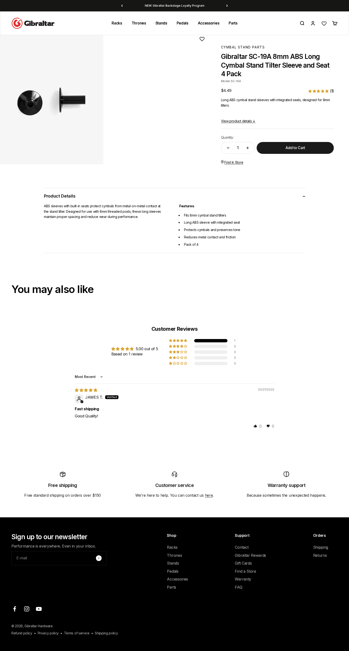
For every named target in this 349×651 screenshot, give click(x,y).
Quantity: (227, 137)
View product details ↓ (238, 121)
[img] (86, 390)
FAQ (238, 587)
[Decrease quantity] (228, 148)
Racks (117, 23)
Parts (233, 23)
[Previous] (122, 5)
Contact (241, 547)
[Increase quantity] (248, 148)
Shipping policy (106, 633)
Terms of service (77, 633)
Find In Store (233, 162)
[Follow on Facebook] (14, 609)
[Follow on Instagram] (27, 609)
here (209, 495)
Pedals (182, 23)
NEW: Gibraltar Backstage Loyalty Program (174, 5)
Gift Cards (243, 563)
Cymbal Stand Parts (243, 47)
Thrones (139, 23)
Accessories (208, 23)
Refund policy (21, 633)
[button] (321, 91)
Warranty (243, 579)
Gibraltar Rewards (250, 555)
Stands (161, 23)
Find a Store (245, 571)
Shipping (320, 547)
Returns (320, 555)
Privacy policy (48, 633)
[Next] (227, 5)
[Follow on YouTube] (39, 609)
